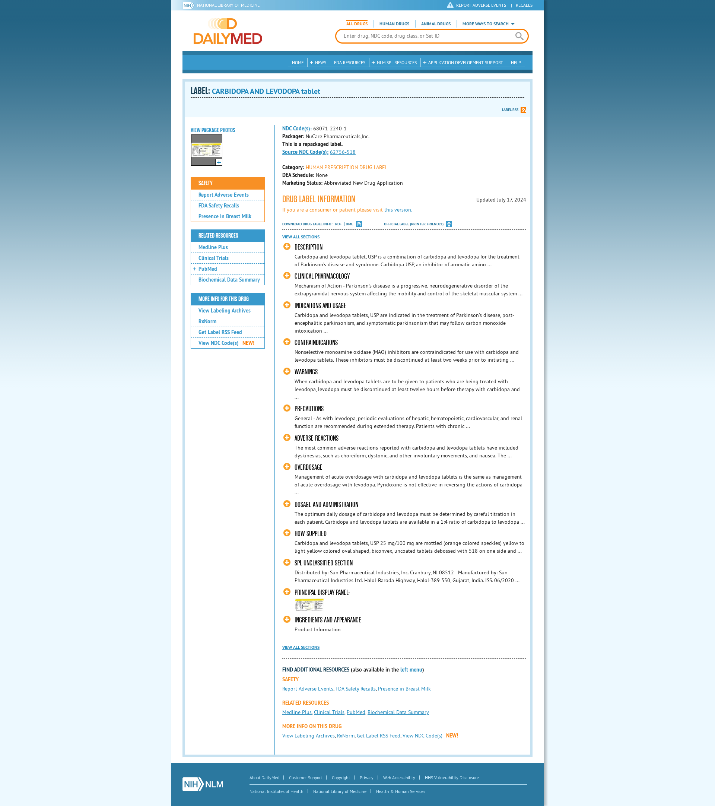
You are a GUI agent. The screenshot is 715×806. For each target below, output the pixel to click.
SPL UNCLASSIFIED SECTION (324, 563)
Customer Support (305, 777)
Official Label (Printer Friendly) (414, 224)
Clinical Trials (213, 258)
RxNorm (207, 321)
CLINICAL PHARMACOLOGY (322, 276)
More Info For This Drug (223, 299)
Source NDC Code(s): (305, 152)
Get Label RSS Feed (220, 332)
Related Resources (218, 235)
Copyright (341, 777)
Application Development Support (465, 62)
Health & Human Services (400, 791)
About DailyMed (264, 777)
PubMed (207, 269)
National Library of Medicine (228, 5)
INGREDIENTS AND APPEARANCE (328, 620)
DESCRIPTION (308, 247)
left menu (411, 669)
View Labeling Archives (224, 310)
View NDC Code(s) (226, 343)
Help (516, 62)
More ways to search (486, 24)
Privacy (367, 777)
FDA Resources (349, 62)
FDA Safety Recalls (218, 205)
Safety (205, 183)
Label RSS (510, 109)
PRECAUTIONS (309, 408)
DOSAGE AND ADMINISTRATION (326, 504)
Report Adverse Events (223, 194)
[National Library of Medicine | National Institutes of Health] (202, 784)
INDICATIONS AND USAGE (320, 305)
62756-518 (343, 152)
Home (298, 62)
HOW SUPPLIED (311, 533)
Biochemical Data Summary (229, 279)
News (320, 62)
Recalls (524, 5)
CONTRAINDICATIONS (316, 342)
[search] (519, 36)
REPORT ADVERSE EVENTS (481, 5)
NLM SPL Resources (397, 62)
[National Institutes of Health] (189, 5)
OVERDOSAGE (308, 467)
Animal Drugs (436, 24)
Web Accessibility (399, 777)
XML (349, 224)
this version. (398, 209)
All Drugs (357, 24)
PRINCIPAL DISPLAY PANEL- (322, 592)
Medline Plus (213, 247)
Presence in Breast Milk (224, 216)
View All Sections (301, 237)
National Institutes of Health (277, 791)
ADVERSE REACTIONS (317, 438)
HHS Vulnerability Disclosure (452, 777)
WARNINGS (306, 372)
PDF (338, 224)
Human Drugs (394, 24)
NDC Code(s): (297, 128)
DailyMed (228, 31)
